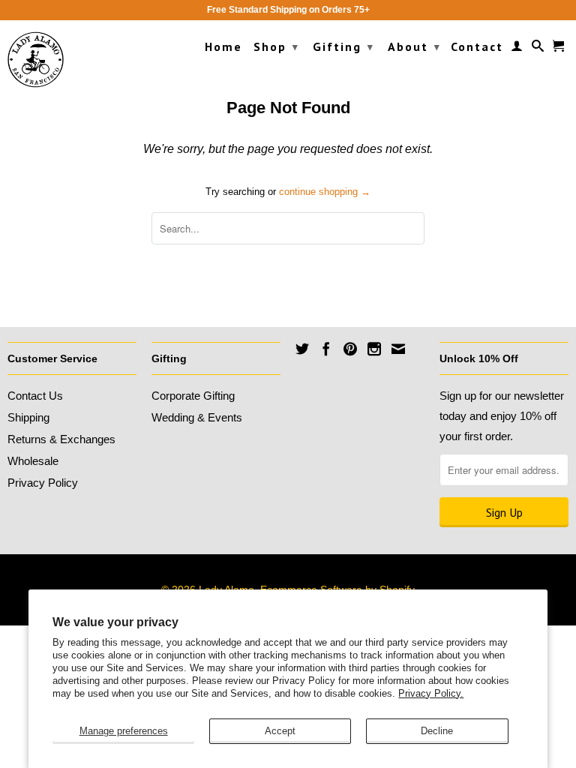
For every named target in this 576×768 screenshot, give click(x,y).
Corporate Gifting (193, 395)
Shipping (29, 417)
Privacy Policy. (431, 693)
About (414, 46)
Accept (280, 730)
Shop (276, 46)
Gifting (343, 46)
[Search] (538, 49)
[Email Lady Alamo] (398, 349)
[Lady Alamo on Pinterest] (350, 349)
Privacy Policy (43, 482)
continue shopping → (324, 191)
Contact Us (35, 395)
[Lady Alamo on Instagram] (374, 349)
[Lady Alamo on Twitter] (302, 349)
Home (223, 47)
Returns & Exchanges (62, 439)
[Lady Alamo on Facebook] (326, 349)
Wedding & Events (197, 417)
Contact (477, 47)
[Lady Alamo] (36, 60)
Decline (437, 730)
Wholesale (33, 460)
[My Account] (517, 49)
